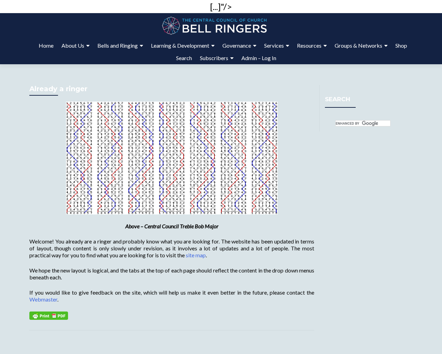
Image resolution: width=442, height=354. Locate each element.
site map (196, 255)
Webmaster (43, 299)
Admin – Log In (258, 58)
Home (46, 45)
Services (274, 45)
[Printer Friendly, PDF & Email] (48, 315)
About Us (72, 45)
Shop (401, 45)
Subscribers (214, 58)
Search (184, 58)
